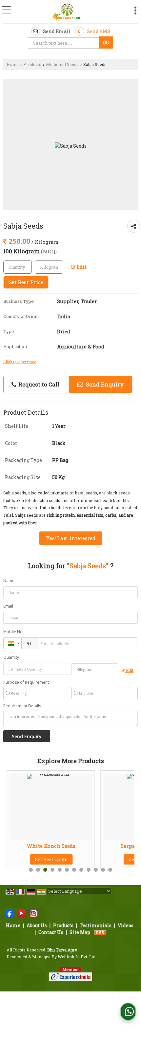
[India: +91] (12, 643)
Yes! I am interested (70, 538)
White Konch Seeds (46, 846)
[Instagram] (34, 913)
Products (32, 64)
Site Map (80, 932)
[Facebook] (9, 913)
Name (8, 580)
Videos (125, 925)
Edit (81, 267)
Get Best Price (26, 282)
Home (13, 64)
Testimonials (95, 925)
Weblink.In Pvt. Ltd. (77, 956)
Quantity (11, 657)
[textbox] (64, 43)
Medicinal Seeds (62, 64)
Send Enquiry (104, 384)
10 (96, 870)
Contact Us (50, 932)
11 (103, 870)
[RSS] (100, 932)
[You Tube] (22, 913)
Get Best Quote (46, 859)
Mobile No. (13, 632)
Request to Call (38, 384)
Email (8, 606)
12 (110, 870)
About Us (37, 925)
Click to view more (19, 361)
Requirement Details (22, 706)
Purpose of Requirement (26, 682)
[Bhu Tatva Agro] (66, 12)
